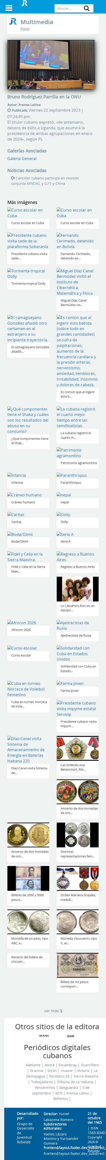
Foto (25, 29)
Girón (52, 1070)
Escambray (68, 1065)
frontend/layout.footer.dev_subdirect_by (62, 1148)
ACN (58, 1093)
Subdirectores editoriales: (55, 1126)
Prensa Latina (78, 1093)
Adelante (33, 1065)
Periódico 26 (59, 1076)
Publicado (20, 110)
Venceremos (45, 1087)
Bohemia (60, 1098)
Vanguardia (68, 1087)
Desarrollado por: (26, 1116)
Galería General (21, 158)
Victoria (83, 1070)
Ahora (49, 1065)
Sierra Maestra (86, 1076)
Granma (36, 1070)
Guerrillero (90, 1065)
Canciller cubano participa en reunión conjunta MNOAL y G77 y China (45, 180)
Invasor (67, 1070)
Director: (51, 1114)
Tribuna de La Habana (75, 1082)
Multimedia (36, 22)
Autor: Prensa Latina (24, 105)
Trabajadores (42, 1082)
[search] (86, 8)
